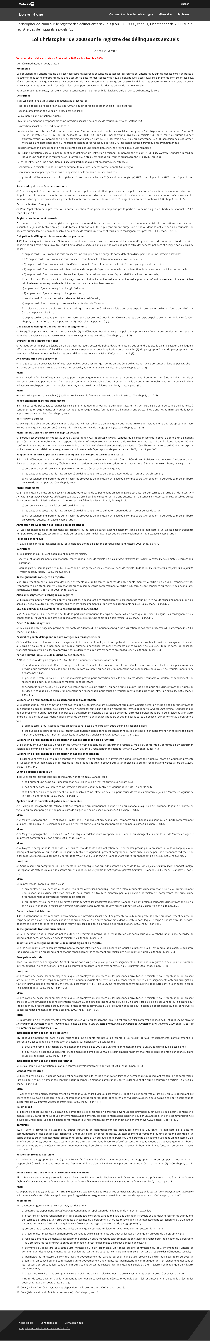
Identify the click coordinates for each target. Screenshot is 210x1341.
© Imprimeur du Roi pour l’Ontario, (44, 1328)
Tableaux (183, 14)
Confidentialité (48, 1322)
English (185, 4)
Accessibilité (26, 1322)
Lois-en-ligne (31, 14)
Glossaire (165, 14)
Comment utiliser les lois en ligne (131, 14)
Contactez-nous (74, 1322)
